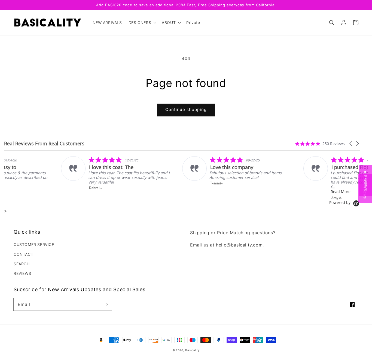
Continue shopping (186, 109)
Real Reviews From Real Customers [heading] (44, 143)
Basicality (192, 350)
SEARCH (22, 263)
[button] (332, 23)
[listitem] (78, 173)
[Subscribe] (106, 304)
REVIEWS (22, 273)
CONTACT (23, 254)
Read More (303, 191)
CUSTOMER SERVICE (34, 244)
